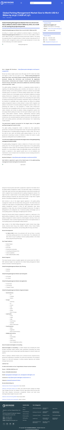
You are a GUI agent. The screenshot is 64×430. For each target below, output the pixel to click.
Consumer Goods (36, 415)
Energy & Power (46, 415)
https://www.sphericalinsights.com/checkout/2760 (24, 157)
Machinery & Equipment (55, 418)
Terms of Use (26, 413)
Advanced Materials (37, 408)
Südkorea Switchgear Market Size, (9, 388)
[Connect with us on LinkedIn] (13, 424)
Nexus (24, 409)
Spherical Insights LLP (34, 429)
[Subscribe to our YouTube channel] (10, 424)
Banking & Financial (37, 412)
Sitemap (24, 420)
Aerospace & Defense (45, 408)
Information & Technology (46, 418)
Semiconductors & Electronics (37, 422)
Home (4, 17)
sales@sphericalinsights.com (51, 41)
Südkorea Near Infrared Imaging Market (10, 386)
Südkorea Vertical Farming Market (9, 396)
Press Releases (26, 411)
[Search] (53, 3)
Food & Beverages (56, 415)
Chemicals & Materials (45, 412)
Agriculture (55, 408)
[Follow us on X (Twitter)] (4, 424)
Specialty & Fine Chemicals (46, 422)
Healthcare (35, 418)
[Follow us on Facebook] (7, 424)
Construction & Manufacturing (56, 412)
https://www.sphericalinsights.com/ (56, 28)
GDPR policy (25, 418)
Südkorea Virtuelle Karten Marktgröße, (10, 399)
